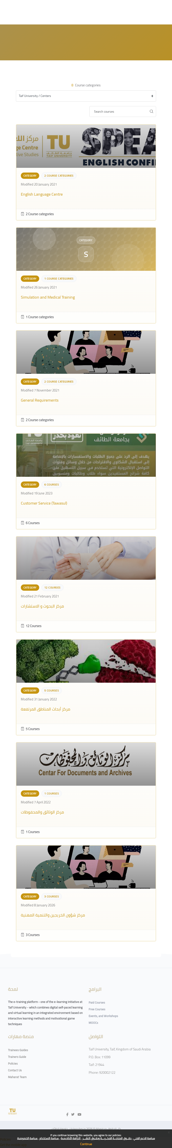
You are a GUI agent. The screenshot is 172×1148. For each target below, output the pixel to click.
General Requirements (39, 400)
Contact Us (15, 1070)
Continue (86, 1144)
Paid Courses (97, 1002)
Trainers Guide (17, 1056)
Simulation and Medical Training (48, 297)
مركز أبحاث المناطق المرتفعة (45, 709)
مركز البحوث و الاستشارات (42, 606)
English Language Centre (42, 194)
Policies (13, 1063)
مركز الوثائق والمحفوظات (42, 812)
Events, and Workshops (103, 1016)
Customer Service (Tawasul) (44, 503)
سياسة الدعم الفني (144, 1138)
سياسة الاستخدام (49, 1138)
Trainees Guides (18, 1050)
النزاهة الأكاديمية (71, 1138)
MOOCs (93, 1022)
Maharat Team (17, 1077)
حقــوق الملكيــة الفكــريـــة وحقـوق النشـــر (107, 1138)
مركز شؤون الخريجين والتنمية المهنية (53, 915)
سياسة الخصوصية (27, 1138)
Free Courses (97, 1009)
